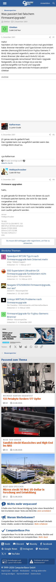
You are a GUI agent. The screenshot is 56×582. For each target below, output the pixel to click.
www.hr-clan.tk (7, 163)
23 (6, 450)
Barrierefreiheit (23, 574)
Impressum (5, 571)
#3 (54, 179)
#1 (54, 37)
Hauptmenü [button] (4, 3)
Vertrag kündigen (8, 574)
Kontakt (15, 571)
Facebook (47, 544)
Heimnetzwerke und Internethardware (33, 305)
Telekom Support (19, 262)
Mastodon (44, 549)
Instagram (28, 549)
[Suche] (53, 3)
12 (6, 497)
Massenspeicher (25, 276)
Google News (10, 549)
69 (6, 403)
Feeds (7, 544)
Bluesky (33, 544)
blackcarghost (12, 276)
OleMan (7, 21)
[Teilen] (50, 37)
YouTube (15, 554)
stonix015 (10, 291)
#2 (54, 135)
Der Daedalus (12, 305)
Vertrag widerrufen (38, 571)
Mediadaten (24, 571)
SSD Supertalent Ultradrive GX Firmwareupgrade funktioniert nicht (26, 272)
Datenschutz (36, 574)
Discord (20, 544)
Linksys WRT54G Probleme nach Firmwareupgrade (24, 301)
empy (9, 262)
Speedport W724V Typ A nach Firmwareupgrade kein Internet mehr (27, 257)
